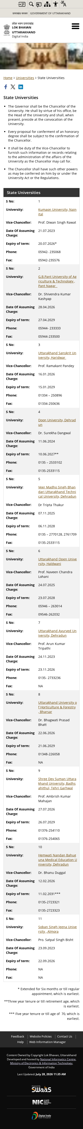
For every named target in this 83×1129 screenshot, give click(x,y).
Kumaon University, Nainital (57, 211)
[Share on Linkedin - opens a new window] (21, 87)
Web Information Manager (47, 1042)
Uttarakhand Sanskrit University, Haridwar (57, 355)
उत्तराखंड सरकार (20, 13)
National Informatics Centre (58, 1059)
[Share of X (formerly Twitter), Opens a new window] (13, 87)
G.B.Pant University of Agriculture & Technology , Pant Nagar (57, 281)
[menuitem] (31, 4)
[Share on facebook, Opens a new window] (6, 87)
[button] (75, 26)
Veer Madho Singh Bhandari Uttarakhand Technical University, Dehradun (57, 492)
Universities (25, 78)
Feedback (17, 1036)
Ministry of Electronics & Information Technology (41, 1063)
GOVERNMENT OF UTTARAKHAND (50, 13)
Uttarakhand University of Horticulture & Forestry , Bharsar (57, 707)
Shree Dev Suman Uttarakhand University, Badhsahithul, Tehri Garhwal (57, 783)
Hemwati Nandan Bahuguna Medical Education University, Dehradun (57, 860)
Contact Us (64, 1036)
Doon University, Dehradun (57, 422)
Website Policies (41, 1036)
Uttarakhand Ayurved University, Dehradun (57, 633)
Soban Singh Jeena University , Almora (57, 929)
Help (20, 1042)
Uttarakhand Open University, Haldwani (57, 561)
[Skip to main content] (22, 4)
